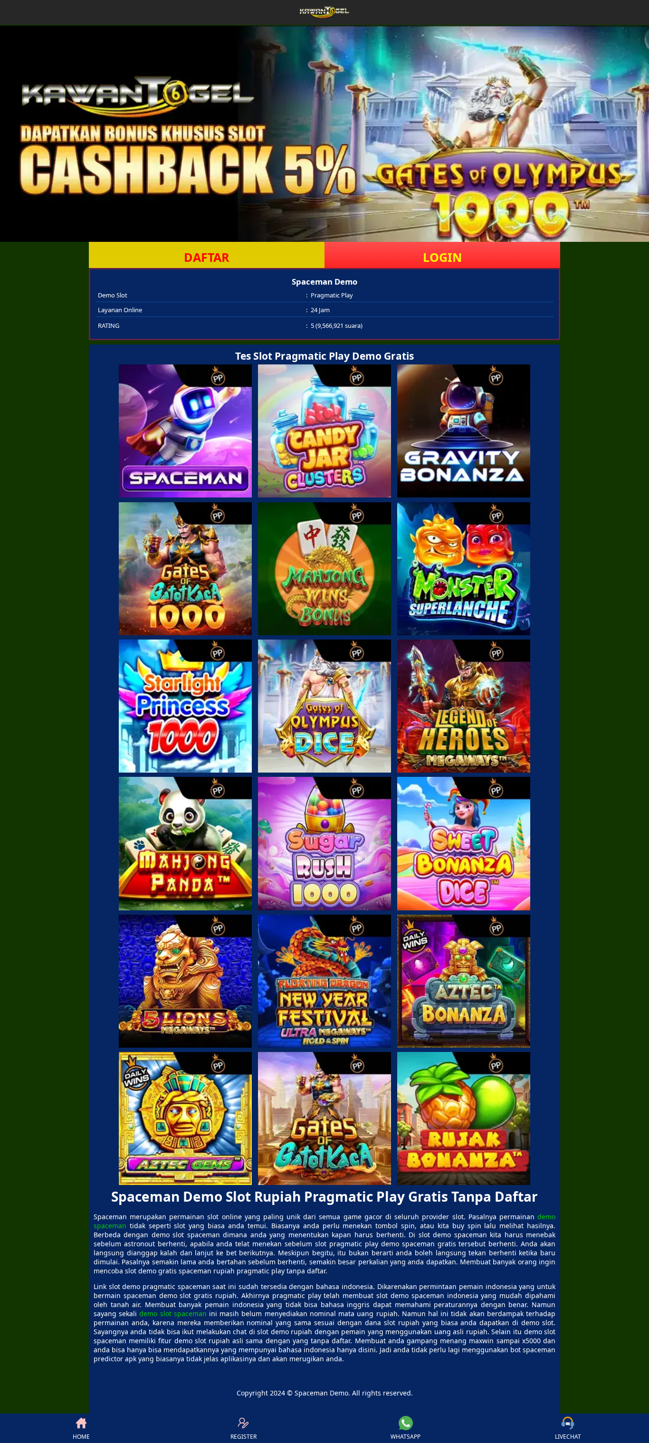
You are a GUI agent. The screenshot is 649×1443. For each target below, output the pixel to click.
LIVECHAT (568, 1437)
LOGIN (442, 257)
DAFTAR (206, 257)
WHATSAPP (405, 1437)
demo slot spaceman (172, 1313)
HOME (81, 1437)
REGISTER (243, 1437)
